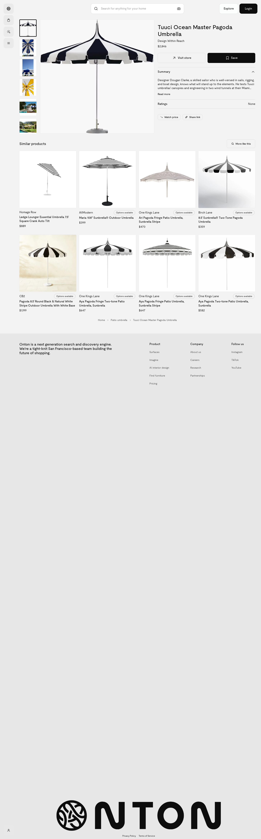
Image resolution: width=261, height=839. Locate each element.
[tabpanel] (97, 76)
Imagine (153, 360)
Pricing (153, 383)
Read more (164, 94)
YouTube (236, 367)
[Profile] (9, 830)
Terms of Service (147, 836)
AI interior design (159, 367)
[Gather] (9, 20)
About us (195, 352)
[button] (97, 76)
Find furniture (157, 375)
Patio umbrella (119, 320)
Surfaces (154, 352)
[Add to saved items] (70, 156)
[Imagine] (9, 32)
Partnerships (197, 375)
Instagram (237, 352)
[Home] (9, 9)
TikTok (235, 360)
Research (195, 367)
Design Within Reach (171, 41)
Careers (194, 360)
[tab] (28, 28)
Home (101, 320)
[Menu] (9, 43)
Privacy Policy (129, 836)
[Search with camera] (179, 8)
